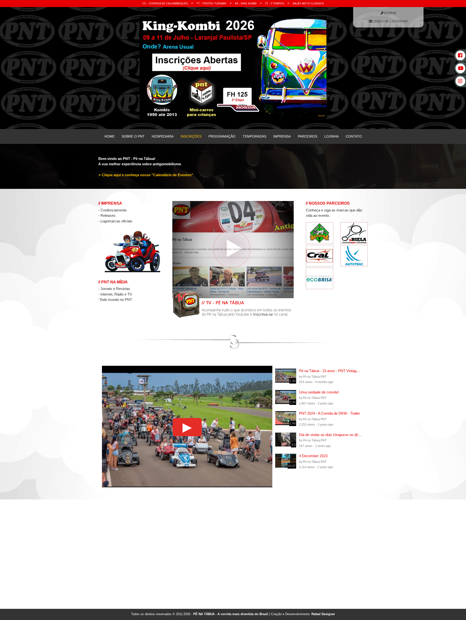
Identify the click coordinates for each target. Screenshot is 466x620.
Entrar (389, 13)
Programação (221, 136)
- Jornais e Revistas (114, 289)
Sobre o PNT (132, 136)
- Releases (107, 215)
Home (109, 136)
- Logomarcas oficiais (115, 221)
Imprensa (282, 136)
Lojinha (331, 136)
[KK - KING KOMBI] (233, 67)
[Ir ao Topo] (452, 606)
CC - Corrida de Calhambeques (165, 3)
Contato (354, 136)
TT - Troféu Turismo (211, 3)
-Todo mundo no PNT (115, 299)
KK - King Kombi (246, 3)
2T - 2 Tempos (274, 3)
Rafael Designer (323, 614)
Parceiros (307, 136)
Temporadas (254, 136)
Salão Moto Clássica (308, 3)
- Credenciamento (112, 210)
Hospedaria (163, 136)
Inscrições (191, 136)
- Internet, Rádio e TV (115, 294)
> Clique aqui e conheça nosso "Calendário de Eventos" (146, 175)
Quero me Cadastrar (390, 21)
